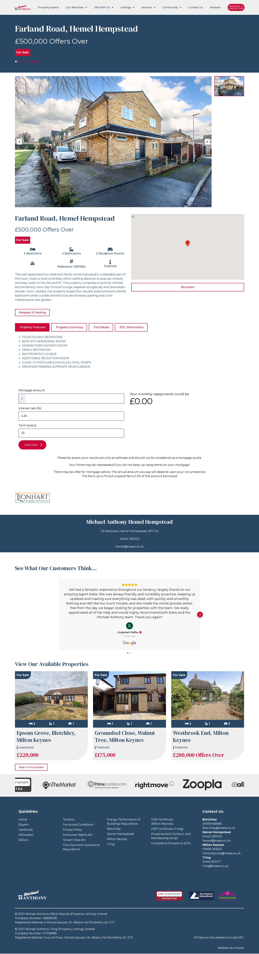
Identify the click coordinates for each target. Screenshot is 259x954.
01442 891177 (211, 861)
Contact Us (195, 7)
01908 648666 (212, 823)
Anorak (239, 948)
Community (170, 7)
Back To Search (28, 61)
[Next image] (207, 141)
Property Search (48, 7)
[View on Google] (129, 625)
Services (146, 7)
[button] (59, 614)
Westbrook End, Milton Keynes (201, 736)
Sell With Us (102, 7)
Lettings (125, 7)
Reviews (215, 7)
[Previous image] (19, 141)
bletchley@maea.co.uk (218, 828)
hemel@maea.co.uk (129, 546)
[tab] (32, 327)
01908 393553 (212, 849)
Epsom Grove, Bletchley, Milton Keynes (46, 736)
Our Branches (75, 7)
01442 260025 (129, 539)
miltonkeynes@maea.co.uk (221, 853)
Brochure (187, 287)
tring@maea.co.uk (215, 866)
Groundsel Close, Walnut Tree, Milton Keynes (125, 736)
